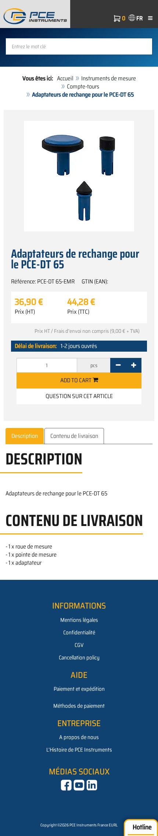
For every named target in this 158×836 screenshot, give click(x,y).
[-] (118, 365)
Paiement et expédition (79, 689)
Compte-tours (83, 86)
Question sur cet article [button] (79, 396)
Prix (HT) (25, 312)
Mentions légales (79, 620)
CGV (79, 645)
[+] (133, 365)
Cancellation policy (79, 657)
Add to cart (76, 380)
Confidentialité (79, 632)
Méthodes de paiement (79, 705)
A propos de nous (79, 737)
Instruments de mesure (108, 78)
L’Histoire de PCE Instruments (79, 749)
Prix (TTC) (78, 312)
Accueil (65, 78)
